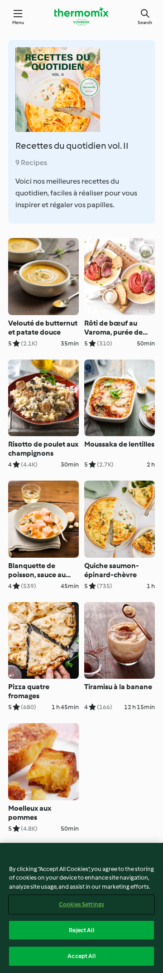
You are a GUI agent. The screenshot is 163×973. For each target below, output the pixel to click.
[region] (81, 908)
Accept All (81, 956)
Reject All (81, 930)
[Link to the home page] (81, 16)
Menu (18, 22)
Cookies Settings (81, 904)
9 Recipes (31, 162)
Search (145, 22)
